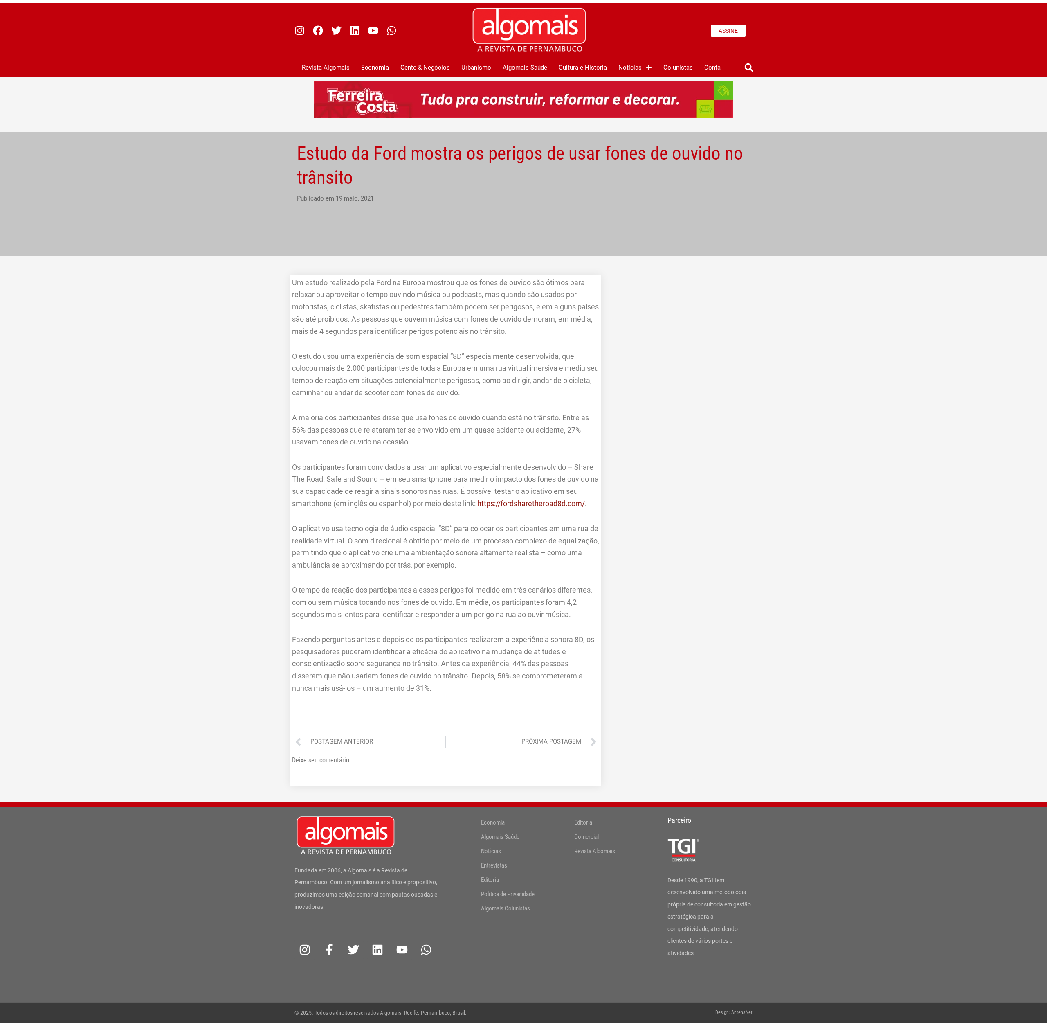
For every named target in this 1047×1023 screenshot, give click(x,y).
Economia (375, 67)
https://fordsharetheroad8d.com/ (531, 503)
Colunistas (678, 67)
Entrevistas (494, 865)
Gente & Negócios (425, 67)
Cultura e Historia (583, 67)
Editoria (490, 879)
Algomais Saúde (525, 67)
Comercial (586, 836)
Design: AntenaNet (734, 1012)
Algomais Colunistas (505, 908)
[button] (748, 67)
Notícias (630, 67)
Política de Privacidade (508, 894)
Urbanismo (476, 67)
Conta (712, 67)
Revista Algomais (326, 67)
